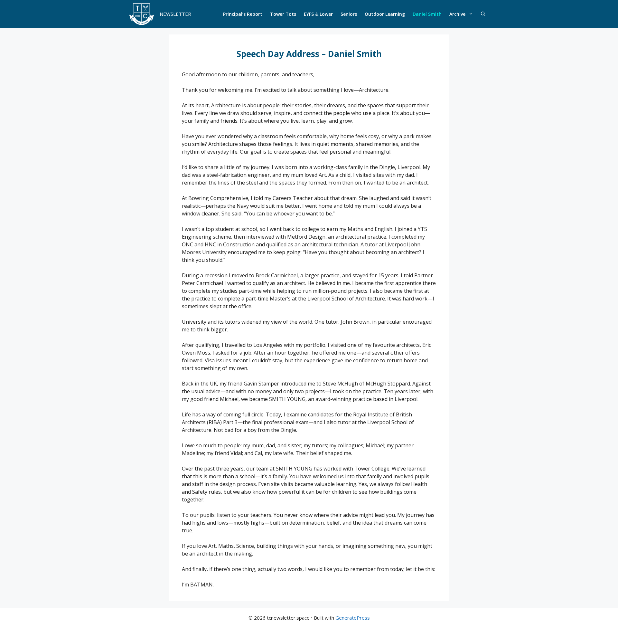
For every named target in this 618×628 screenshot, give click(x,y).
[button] (483, 14)
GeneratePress (352, 617)
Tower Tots (283, 14)
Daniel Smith (427, 14)
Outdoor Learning (385, 14)
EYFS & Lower (318, 14)
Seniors (349, 14)
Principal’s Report (242, 14)
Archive (457, 14)
